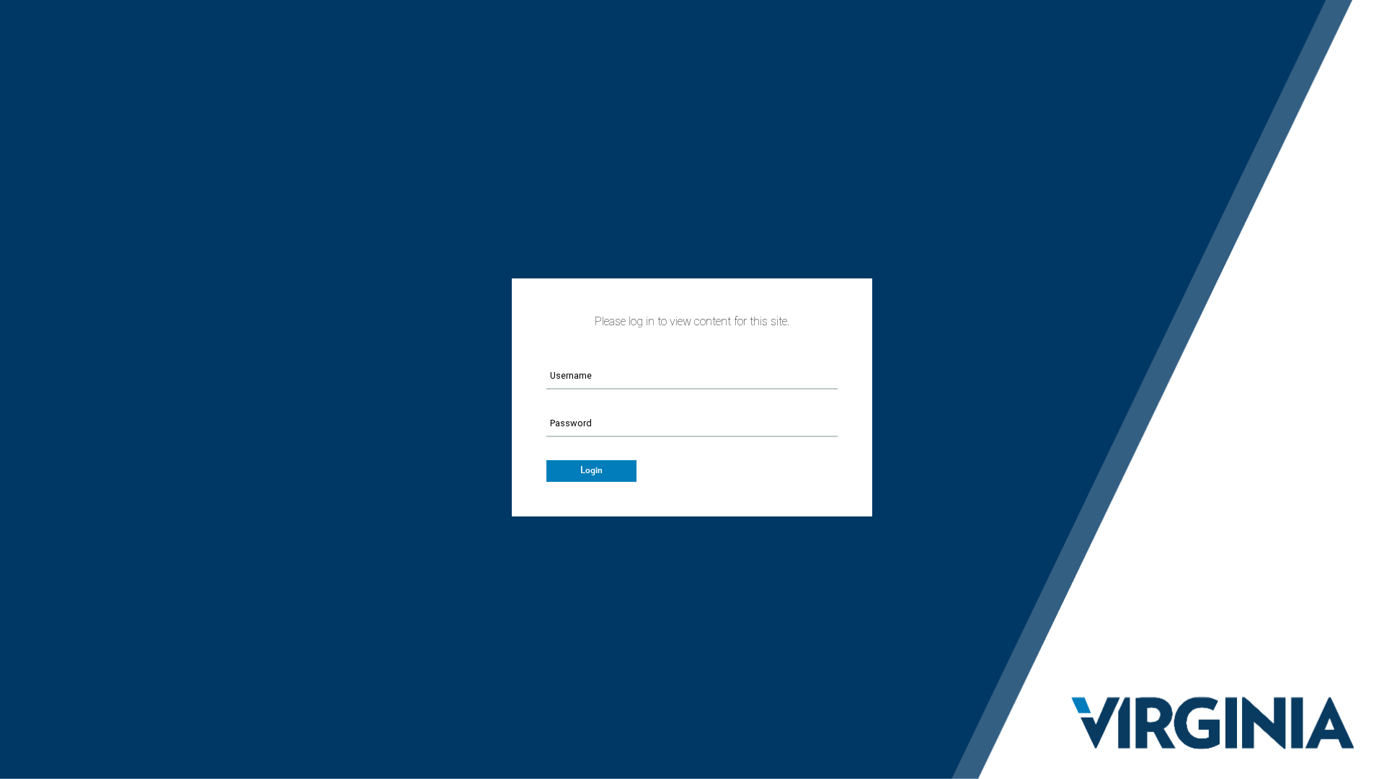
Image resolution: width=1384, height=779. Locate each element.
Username (571, 375)
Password (571, 423)
